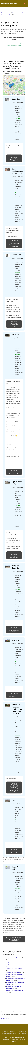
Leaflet (13, 94)
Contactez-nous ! (5, 1018)
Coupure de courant (6, 12)
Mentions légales (14, 1031)
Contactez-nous (5, 1031)
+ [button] (4, 76)
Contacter (17, 118)
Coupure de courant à (14, 990)
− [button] (4, 78)
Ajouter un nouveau (21, 1033)
